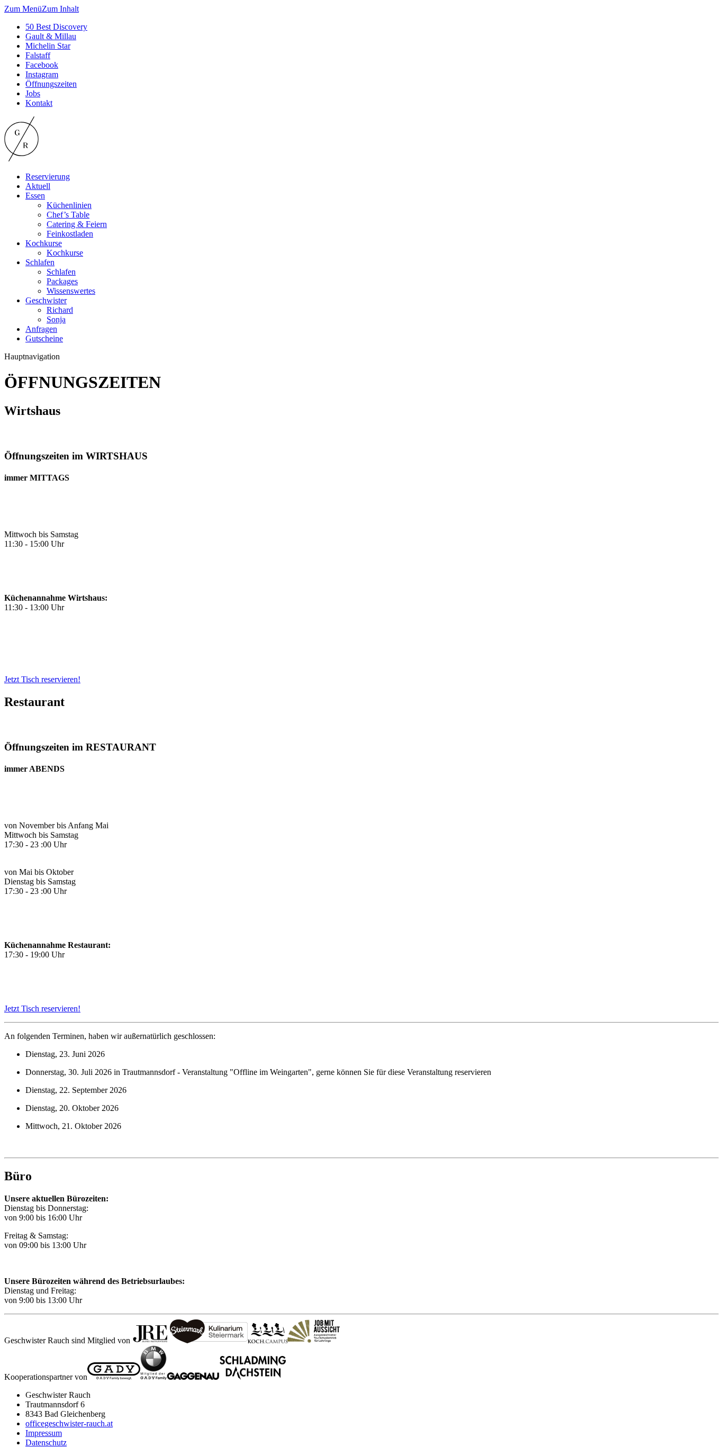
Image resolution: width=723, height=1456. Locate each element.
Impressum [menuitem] (43, 1432)
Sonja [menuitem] (56, 319)
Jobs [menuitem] (32, 93)
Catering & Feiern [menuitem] (77, 224)
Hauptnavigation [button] (32, 356)
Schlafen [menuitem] (40, 262)
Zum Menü (23, 8)
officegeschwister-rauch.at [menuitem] (69, 1423)
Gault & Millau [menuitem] (50, 36)
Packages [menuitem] (62, 281)
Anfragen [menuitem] (41, 328)
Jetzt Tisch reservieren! (42, 679)
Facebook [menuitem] (41, 64)
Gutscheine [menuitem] (44, 338)
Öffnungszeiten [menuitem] (51, 83)
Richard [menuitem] (60, 309)
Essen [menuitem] (35, 195)
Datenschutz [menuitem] (46, 1442)
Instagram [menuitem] (41, 74)
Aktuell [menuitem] (37, 186)
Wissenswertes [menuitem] (71, 290)
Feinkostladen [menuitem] (70, 233)
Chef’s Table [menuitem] (68, 214)
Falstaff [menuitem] (37, 55)
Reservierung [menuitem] (47, 176)
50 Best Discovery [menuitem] (56, 26)
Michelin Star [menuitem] (47, 45)
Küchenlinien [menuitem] (69, 205)
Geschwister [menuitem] (46, 300)
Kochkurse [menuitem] (43, 243)
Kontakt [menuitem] (38, 102)
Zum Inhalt (60, 8)
